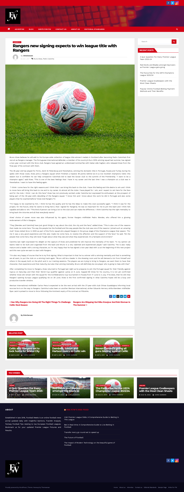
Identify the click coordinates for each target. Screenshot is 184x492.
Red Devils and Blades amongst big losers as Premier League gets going (69, 391)
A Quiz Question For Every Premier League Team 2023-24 (26, 391)
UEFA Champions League (103, 385)
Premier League (57, 385)
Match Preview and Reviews (61, 345)
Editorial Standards (94, 29)
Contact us (61, 29)
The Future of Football (74, 438)
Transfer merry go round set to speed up (81, 432)
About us (75, 29)
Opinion (12, 385)
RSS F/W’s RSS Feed (77, 410)
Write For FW (44, 29)
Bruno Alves (38, 59)
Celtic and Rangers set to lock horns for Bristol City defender (24, 351)
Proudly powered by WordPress (16, 487)
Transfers (22, 345)
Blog (31, 29)
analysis (142, 385)
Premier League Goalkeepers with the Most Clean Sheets (157, 389)
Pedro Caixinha (48, 59)
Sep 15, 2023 (15, 395)
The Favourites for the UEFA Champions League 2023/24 (113, 389)
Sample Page (162, 487)
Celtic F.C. (13, 342)
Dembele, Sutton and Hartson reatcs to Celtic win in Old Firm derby (69, 351)
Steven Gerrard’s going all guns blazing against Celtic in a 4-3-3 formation (111, 351)
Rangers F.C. (17, 42)
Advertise (19, 29)
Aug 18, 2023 (146, 395)
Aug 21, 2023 (59, 395)
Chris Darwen (28, 56)
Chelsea (20, 342)
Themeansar (45, 487)
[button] (177, 29)
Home (116, 487)
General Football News (31, 342)
